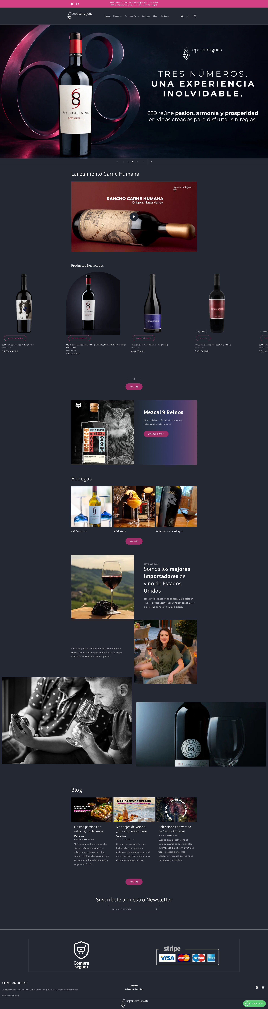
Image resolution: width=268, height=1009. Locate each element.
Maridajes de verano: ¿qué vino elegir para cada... (131, 831)
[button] (182, 16)
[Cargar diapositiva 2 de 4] (128, 162)
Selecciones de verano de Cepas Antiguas (174, 829)
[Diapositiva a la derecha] (140, 379)
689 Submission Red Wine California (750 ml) (213, 345)
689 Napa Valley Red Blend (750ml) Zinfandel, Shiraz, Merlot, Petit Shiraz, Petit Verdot (96, 346)
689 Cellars (77, 531)
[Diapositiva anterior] (117, 162)
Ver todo (134, 386)
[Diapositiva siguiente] (144, 162)
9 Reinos (118, 531)
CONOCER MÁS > (156, 434)
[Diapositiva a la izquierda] (128, 379)
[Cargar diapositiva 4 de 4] (137, 162)
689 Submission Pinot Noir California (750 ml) (149, 345)
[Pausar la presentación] (151, 162)
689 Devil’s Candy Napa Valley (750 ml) (18, 345)
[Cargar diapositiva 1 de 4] (124, 162)
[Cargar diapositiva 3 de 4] (133, 162)
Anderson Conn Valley (168, 531)
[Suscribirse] (156, 909)
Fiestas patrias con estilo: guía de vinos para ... (88, 831)
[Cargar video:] (134, 217)
